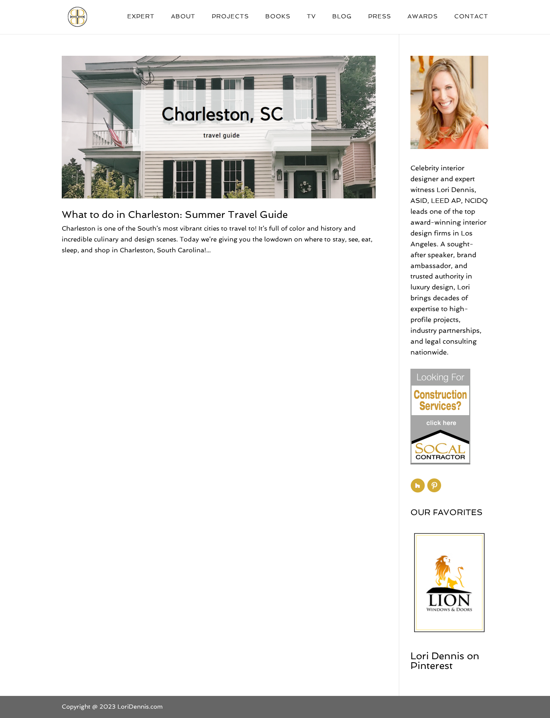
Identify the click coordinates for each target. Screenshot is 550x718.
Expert (141, 17)
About (183, 17)
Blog (342, 17)
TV (311, 17)
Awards (422, 17)
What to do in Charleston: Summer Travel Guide (175, 214)
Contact (471, 17)
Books (277, 17)
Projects (230, 17)
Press (379, 17)
